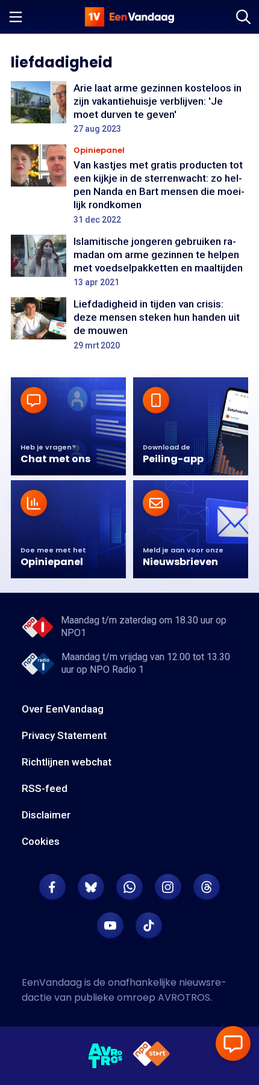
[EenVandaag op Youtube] (110, 925)
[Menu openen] (15, 16)
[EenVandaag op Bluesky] (91, 887)
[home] (129, 16)
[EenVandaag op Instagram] (168, 887)
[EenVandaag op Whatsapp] (129, 887)
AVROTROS (184, 997)
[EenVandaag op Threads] (206, 887)
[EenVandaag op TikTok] (149, 925)
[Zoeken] (243, 16)
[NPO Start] (151, 1056)
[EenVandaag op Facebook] (52, 887)
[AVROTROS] (106, 1056)
